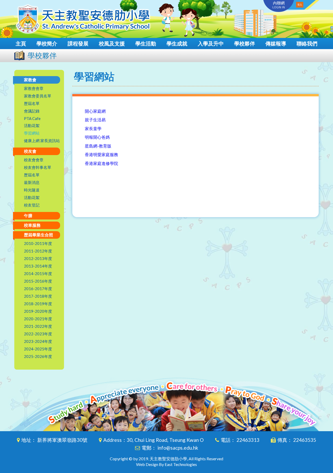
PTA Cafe (32, 118)
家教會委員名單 (37, 96)
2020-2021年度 (38, 318)
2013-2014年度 (38, 266)
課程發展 (78, 43)
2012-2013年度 (38, 258)
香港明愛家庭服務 (101, 154)
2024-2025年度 (38, 349)
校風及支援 (112, 43)
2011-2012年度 (38, 251)
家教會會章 (33, 88)
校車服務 (32, 225)
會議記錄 (32, 111)
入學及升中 (211, 43)
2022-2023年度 (38, 333)
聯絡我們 (307, 43)
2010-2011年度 (38, 243)
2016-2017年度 (38, 288)
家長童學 (93, 128)
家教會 (30, 79)
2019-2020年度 (38, 311)
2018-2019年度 (38, 303)
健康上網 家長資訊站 (42, 140)
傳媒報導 (275, 43)
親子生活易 (95, 119)
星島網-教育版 (98, 145)
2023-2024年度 (38, 341)
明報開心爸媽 (97, 137)
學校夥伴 (244, 43)
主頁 (21, 43)
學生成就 (176, 43)
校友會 (30, 151)
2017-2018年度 (38, 296)
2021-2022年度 (38, 326)
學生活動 (145, 43)
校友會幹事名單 (37, 167)
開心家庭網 (95, 111)
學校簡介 (46, 43)
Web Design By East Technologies (166, 464)
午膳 (28, 215)
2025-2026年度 (38, 356)
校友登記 (32, 205)
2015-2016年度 (38, 281)
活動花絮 (32, 125)
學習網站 (32, 133)
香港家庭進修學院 (101, 163)
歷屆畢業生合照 (38, 234)
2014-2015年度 (38, 273)
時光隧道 (32, 190)
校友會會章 (33, 159)
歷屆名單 (32, 103)
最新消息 (32, 182)
